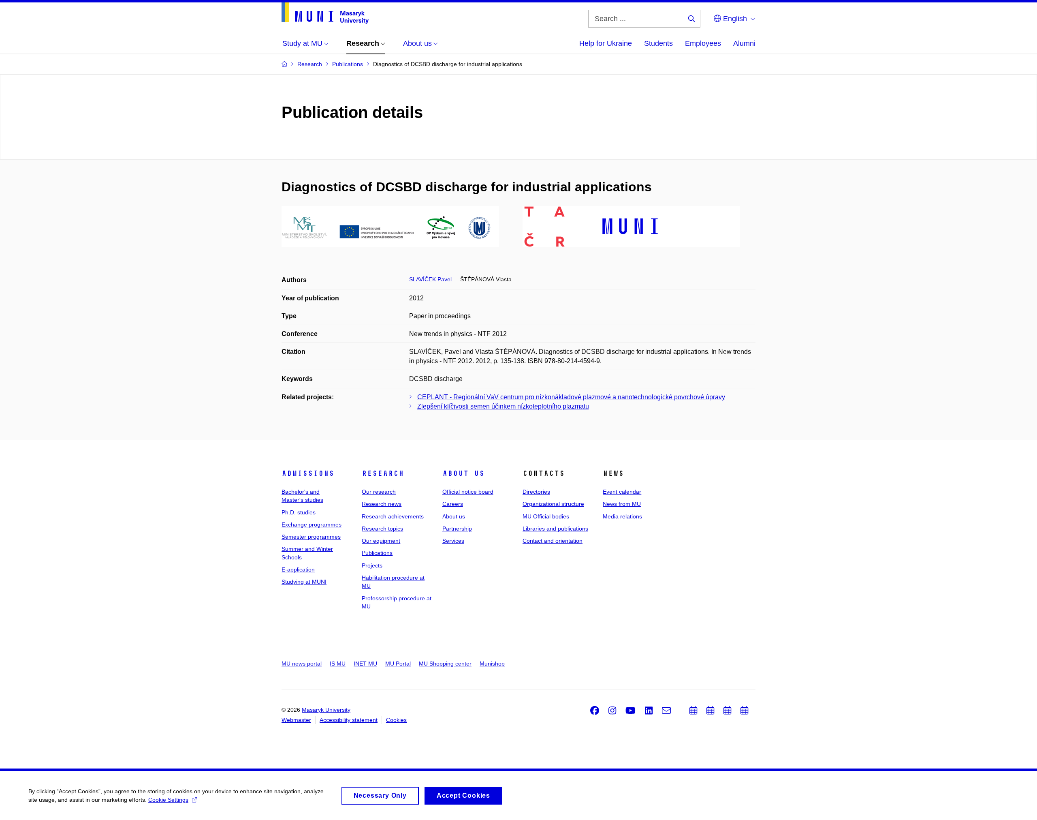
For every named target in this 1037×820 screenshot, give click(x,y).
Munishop (492, 663)
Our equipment (381, 540)
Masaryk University (326, 710)
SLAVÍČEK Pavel (430, 279)
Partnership (457, 528)
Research (383, 473)
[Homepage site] (325, 13)
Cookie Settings (168, 799)
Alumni (744, 43)
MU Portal (398, 663)
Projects (372, 565)
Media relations (622, 516)
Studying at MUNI (304, 581)
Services (453, 540)
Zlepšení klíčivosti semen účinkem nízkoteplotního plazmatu (503, 406)
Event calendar (622, 491)
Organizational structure (553, 504)
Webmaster (296, 720)
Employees (703, 43)
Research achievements (393, 516)
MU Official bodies (546, 516)
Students (658, 43)
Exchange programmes (311, 524)
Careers (452, 504)
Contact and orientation (553, 540)
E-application (298, 569)
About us (463, 473)
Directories (536, 491)
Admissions (308, 473)
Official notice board (467, 491)
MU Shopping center (445, 663)
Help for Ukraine (605, 43)
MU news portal (302, 663)
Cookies (396, 720)
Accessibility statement (349, 720)
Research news (381, 504)
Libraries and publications (555, 528)
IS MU (338, 663)
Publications (377, 553)
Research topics (382, 528)
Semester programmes (311, 536)
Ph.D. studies (299, 512)
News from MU (622, 504)
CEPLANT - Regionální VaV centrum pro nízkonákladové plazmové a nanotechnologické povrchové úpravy (571, 397)
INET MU (365, 663)
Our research (379, 491)
